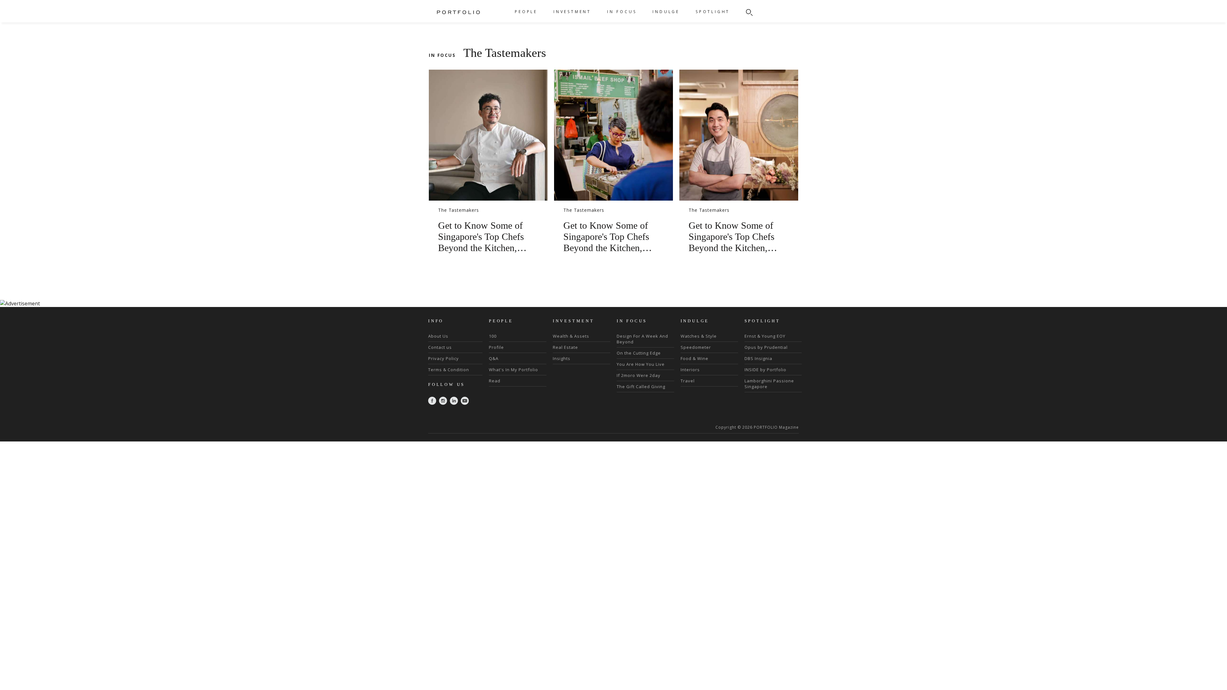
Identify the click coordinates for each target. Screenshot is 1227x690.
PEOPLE (526, 11)
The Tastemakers (458, 210)
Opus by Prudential (766, 347)
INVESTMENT (572, 11)
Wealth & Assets (571, 336)
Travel (688, 381)
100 (493, 336)
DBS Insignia (758, 358)
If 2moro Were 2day (638, 375)
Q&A (493, 358)
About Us (438, 336)
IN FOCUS (622, 11)
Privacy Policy (443, 358)
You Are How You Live (641, 364)
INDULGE (666, 11)
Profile (496, 347)
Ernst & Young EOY (765, 336)
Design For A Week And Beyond (642, 339)
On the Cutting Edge (639, 353)
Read (494, 381)
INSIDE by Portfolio (765, 369)
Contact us (440, 347)
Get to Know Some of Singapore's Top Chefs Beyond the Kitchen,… (482, 236)
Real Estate (565, 347)
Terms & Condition (448, 369)
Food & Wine (694, 358)
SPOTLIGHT (713, 11)
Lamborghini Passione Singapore (769, 383)
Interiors (690, 369)
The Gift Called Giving (641, 386)
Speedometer (696, 347)
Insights (561, 358)
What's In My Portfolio (513, 369)
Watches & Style (699, 336)
